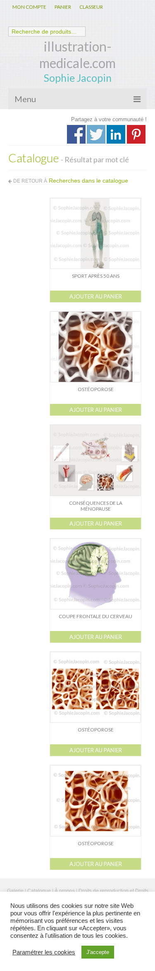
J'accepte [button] (97, 952)
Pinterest (136, 134)
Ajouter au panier (95, 296)
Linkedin (116, 134)
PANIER (63, 7)
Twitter (96, 134)
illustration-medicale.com (77, 54)
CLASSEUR (91, 7)
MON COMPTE (29, 7)
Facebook (76, 134)
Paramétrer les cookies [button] (43, 952)
